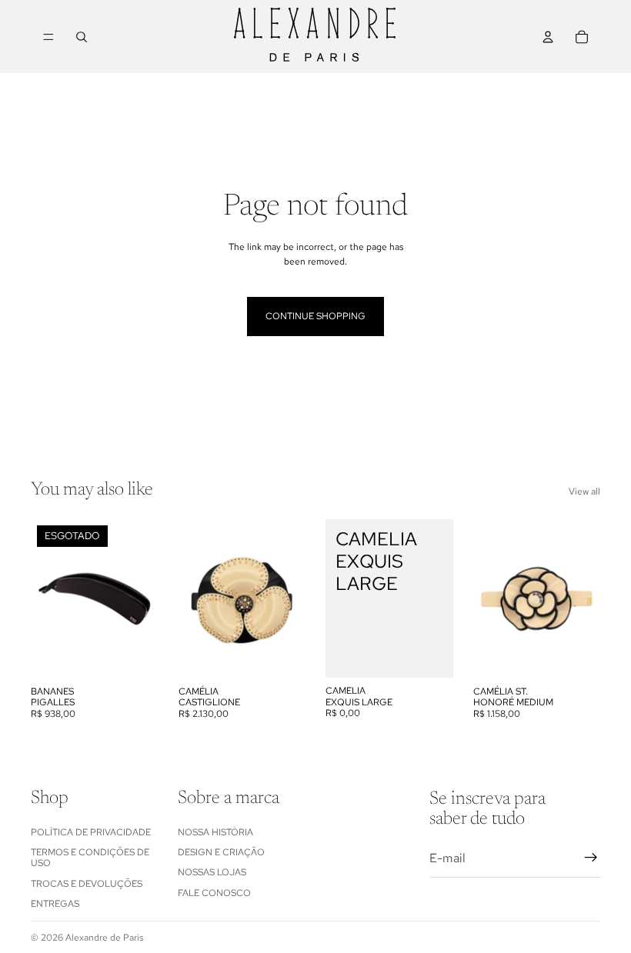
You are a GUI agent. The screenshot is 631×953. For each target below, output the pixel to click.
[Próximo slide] (142, 598)
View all (584, 491)
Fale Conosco (214, 893)
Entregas (55, 904)
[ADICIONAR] (281, 654)
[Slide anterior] (48, 598)
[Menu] (48, 37)
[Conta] (548, 37)
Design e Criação (221, 852)
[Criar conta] (591, 857)
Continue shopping (315, 316)
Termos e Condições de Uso (90, 857)
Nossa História (215, 831)
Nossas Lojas (212, 872)
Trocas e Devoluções (86, 884)
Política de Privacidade (91, 831)
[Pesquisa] (81, 37)
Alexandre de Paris (104, 937)
